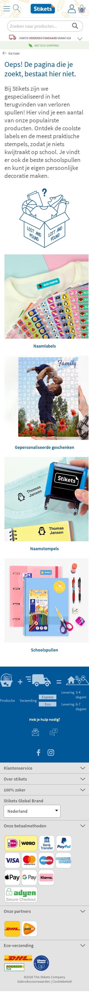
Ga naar (14, 53)
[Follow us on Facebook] (38, 753)
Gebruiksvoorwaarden (33, 981)
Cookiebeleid (62, 981)
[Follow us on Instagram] (50, 753)
